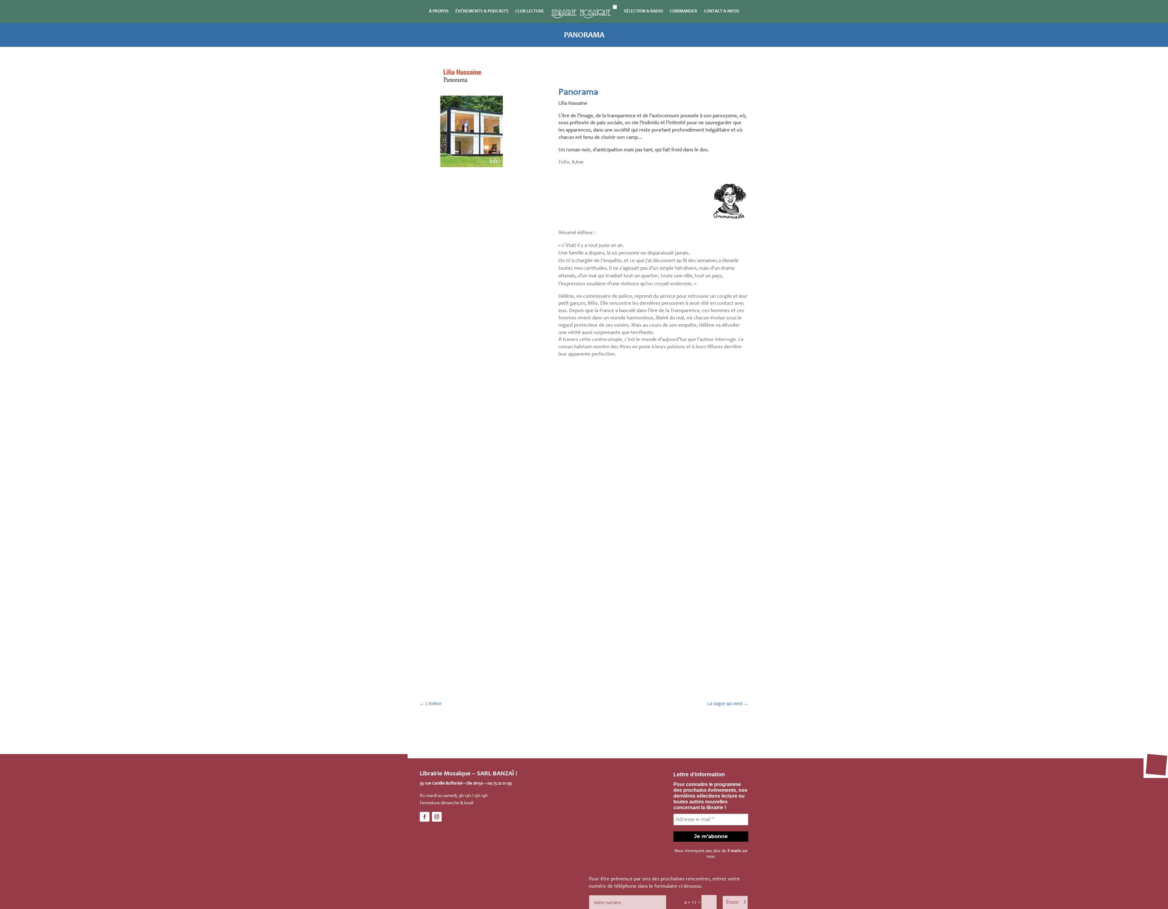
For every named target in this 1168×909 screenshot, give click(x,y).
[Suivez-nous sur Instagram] (437, 817)
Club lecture (529, 11)
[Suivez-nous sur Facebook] (424, 817)
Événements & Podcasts (482, 11)
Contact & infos (721, 11)
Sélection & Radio (643, 11)
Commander (683, 11)
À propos (439, 11)
